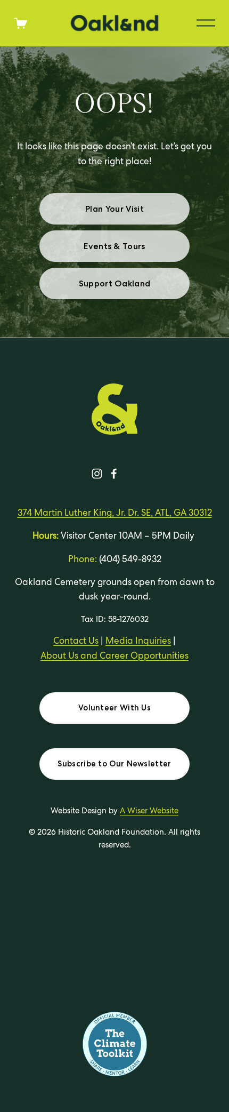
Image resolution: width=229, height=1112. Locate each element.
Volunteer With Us (114, 708)
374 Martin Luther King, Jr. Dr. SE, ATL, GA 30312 (115, 512)
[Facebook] (114, 473)
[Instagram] (97, 473)
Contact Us (76, 640)
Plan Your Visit (114, 209)
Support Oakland (115, 283)
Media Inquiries (138, 640)
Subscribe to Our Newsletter (114, 764)
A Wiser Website (149, 810)
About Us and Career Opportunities (114, 655)
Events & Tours (114, 246)
